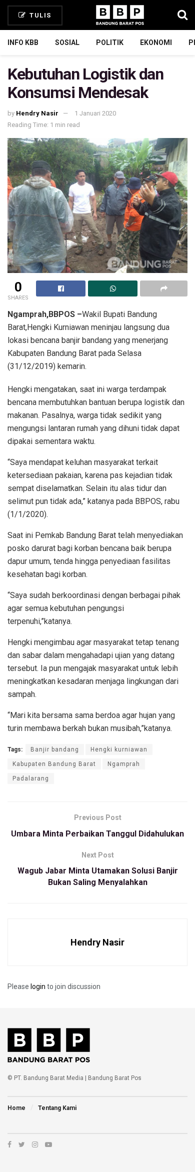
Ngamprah (124, 764)
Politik (110, 42)
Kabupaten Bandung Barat (54, 764)
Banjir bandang (54, 749)
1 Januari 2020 (95, 113)
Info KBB (23, 42)
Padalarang (30, 778)
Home (17, 1108)
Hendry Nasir (37, 113)
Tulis (40, 15)
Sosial (67, 42)
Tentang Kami (57, 1108)
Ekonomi (156, 42)
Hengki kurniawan (119, 749)
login (38, 986)
